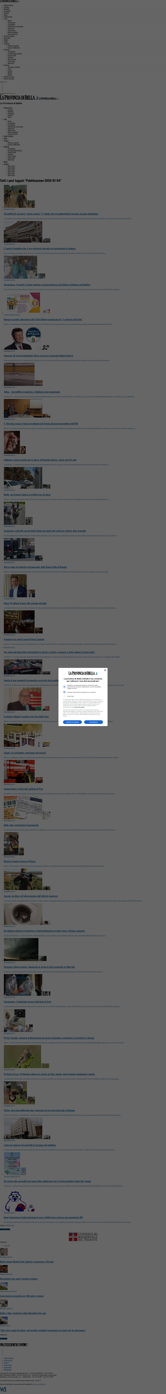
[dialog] (83, 697)
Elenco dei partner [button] (80, 707)
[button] (83, 696)
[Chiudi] (105, 670)
